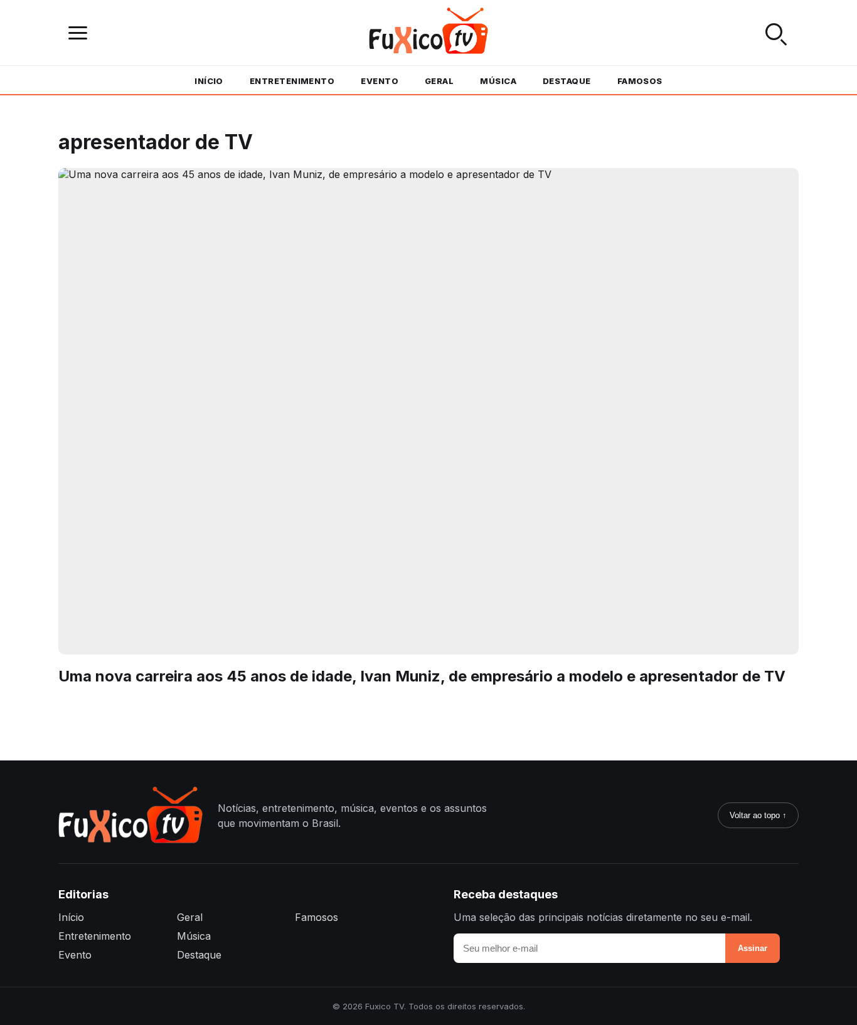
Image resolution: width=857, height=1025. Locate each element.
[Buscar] (776, 32)
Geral (439, 81)
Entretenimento (292, 81)
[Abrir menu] (81, 33)
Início (208, 81)
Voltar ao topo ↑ (758, 815)
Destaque (567, 81)
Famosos (640, 81)
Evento (379, 81)
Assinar (752, 948)
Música (498, 81)
